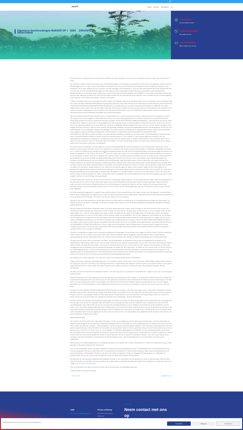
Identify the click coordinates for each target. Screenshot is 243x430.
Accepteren (179, 424)
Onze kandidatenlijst (187, 42)
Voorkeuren (228, 424)
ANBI (72, 410)
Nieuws (156, 7)
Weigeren (204, 424)
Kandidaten (165, 7)
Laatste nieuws (185, 19)
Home (150, 7)
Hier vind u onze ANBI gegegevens (80, 413)
